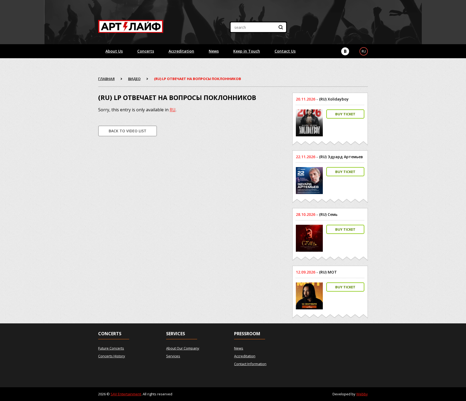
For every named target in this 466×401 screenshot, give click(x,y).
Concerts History (111, 356)
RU (173, 110)
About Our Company (182, 348)
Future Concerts (111, 348)
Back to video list (127, 130)
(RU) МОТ (328, 272)
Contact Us (285, 51)
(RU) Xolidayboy (334, 99)
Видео (134, 78)
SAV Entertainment (126, 394)
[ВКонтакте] (345, 51)
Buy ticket (345, 114)
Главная (106, 78)
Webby (362, 394)
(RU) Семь (328, 214)
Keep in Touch (246, 51)
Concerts (145, 51)
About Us (114, 51)
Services (173, 356)
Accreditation (181, 51)
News (214, 51)
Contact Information (250, 363)
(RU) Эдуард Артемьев (341, 156)
